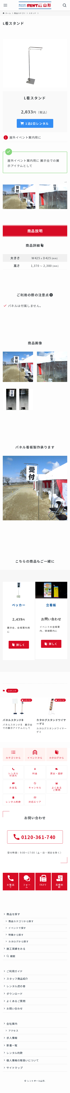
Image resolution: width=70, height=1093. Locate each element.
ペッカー (19, 605)
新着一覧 (12, 1045)
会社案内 (12, 1023)
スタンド (12, 690)
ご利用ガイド (15, 971)
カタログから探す (18, 941)
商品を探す (13, 914)
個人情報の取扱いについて (23, 1060)
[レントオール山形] (35, 5)
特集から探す (16, 934)
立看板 (51, 605)
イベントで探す (17, 927)
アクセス (13, 1030)
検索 (12, 956)
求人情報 (12, 1038)
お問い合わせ (15, 1008)
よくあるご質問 (16, 1001)
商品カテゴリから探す (21, 921)
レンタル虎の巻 (16, 986)
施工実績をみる (16, 948)
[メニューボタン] (5, 5)
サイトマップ (15, 1067)
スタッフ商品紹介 (17, 978)
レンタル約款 (15, 1053)
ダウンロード (15, 993)
